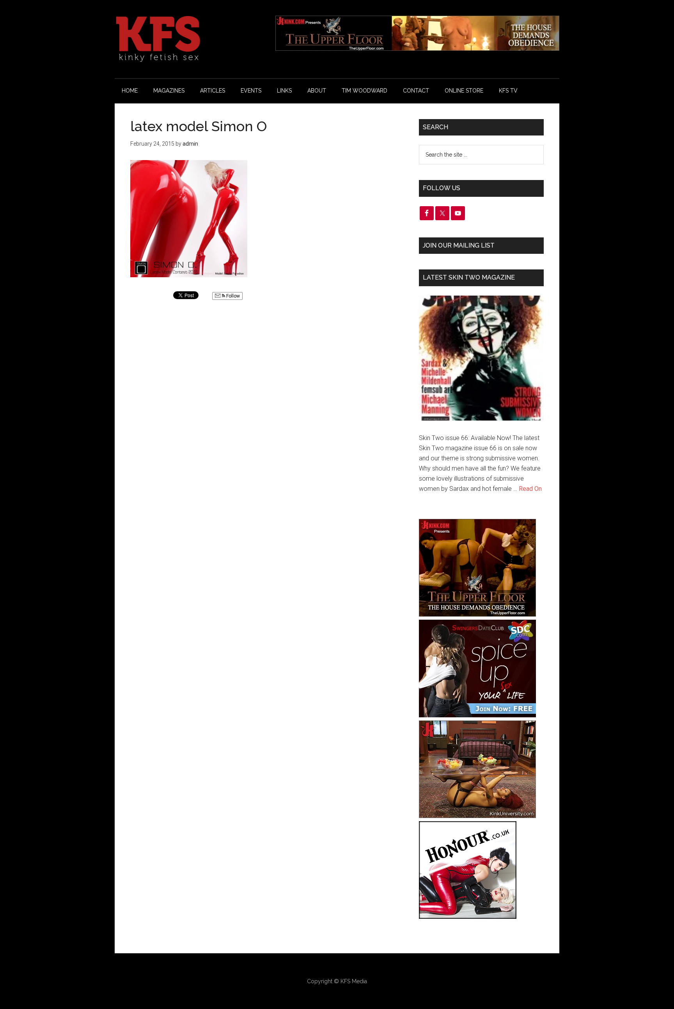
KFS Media (354, 981)
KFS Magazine (189, 39)
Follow (232, 296)
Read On (530, 488)
